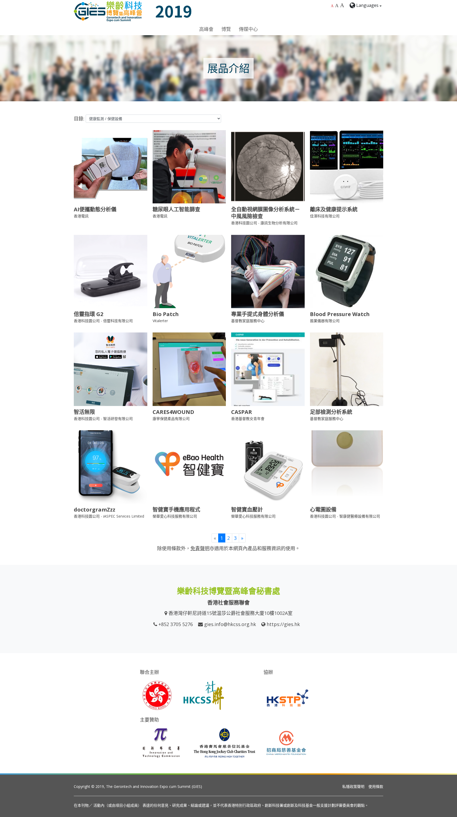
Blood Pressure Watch (340, 314)
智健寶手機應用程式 (176, 509)
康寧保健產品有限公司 (171, 418)
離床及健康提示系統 (334, 209)
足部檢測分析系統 (331, 412)
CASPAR (241, 412)
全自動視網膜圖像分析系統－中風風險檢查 (265, 213)
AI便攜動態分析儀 (95, 209)
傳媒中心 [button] (248, 29)
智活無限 (84, 412)
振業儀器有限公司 (325, 320)
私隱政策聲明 (353, 786)
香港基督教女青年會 (247, 418)
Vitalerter (160, 320)
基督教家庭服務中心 (247, 320)
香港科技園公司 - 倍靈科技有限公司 (103, 320)
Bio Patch (166, 314)
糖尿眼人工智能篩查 (176, 209)
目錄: (79, 118)
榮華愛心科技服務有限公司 (175, 516)
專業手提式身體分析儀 (257, 314)
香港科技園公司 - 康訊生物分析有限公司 (264, 222)
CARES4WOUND (173, 412)
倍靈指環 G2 (88, 314)
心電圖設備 (323, 509)
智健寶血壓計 (247, 509)
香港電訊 (81, 215)
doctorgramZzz (94, 509)
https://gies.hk (283, 624)
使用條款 (375, 786)
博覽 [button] (226, 29)
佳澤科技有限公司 (325, 215)
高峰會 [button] (206, 29)
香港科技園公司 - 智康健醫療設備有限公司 (345, 516)
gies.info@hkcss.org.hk (230, 624)
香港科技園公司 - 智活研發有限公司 (103, 418)
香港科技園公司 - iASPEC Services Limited (109, 516)
